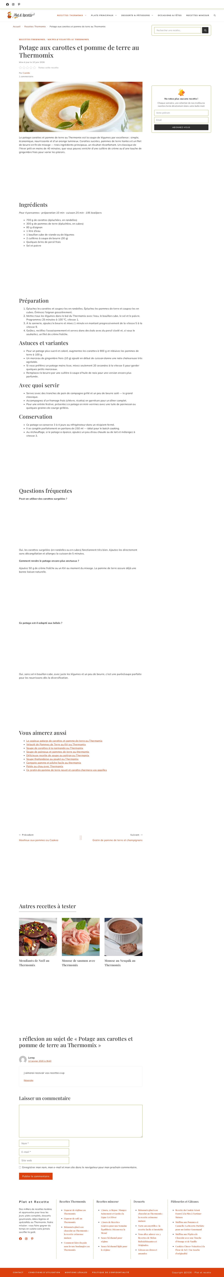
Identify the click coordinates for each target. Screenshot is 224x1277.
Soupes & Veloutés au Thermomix (68, 39)
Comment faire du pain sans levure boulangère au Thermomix (77, 1246)
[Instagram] (13, 4)
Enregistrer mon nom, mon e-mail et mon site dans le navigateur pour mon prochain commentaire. (79, 1167)
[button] (215, 15)
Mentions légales (76, 1272)
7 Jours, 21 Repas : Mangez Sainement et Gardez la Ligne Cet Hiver (113, 1214)
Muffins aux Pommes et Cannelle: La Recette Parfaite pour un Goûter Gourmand (189, 1226)
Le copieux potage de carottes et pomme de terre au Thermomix (64, 740)
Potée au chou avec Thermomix (44, 766)
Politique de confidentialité (110, 1272)
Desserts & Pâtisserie (135, 15)
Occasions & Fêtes (170, 15)
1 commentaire (26, 76)
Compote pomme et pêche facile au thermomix (53, 762)
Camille (26, 73)
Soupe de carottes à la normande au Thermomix (54, 748)
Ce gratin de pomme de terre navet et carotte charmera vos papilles (66, 769)
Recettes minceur (197, 15)
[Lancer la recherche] (205, 30)
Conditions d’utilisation (44, 1272)
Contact (18, 1272)
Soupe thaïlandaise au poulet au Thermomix (52, 759)
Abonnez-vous (181, 127)
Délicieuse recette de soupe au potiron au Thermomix (57, 755)
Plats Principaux (102, 15)
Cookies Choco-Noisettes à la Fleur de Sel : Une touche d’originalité (190, 1250)
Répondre (28, 1080)
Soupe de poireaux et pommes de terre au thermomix (57, 751)
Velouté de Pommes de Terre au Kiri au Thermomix (56, 744)
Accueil (16, 26)
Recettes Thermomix (70, 15)
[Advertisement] (80, 179)
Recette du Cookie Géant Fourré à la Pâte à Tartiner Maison (188, 1214)
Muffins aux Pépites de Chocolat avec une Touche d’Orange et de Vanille (188, 1238)
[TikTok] (19, 4)
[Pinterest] (32, 1238)
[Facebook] (7, 4)
